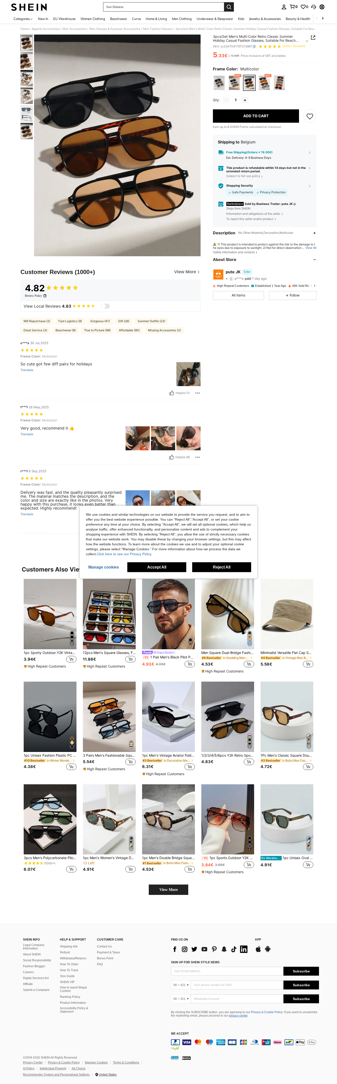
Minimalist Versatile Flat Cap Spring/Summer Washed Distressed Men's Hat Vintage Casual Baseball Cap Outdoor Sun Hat (287, 653)
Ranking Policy (70, 997)
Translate (26, 370)
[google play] (267, 951)
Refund (65, 952)
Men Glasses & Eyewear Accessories (114, 29)
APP (258, 939)
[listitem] (50, 626)
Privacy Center (33, 1062)
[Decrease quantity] (226, 100)
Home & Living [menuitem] (156, 19)
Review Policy (33, 295)
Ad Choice (79, 1068)
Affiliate (28, 984)
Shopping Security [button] (239, 186)
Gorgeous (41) (100, 321)
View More (168, 889)
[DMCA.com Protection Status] (186, 1058)
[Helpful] (172, 393)
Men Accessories (74, 29)
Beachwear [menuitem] (118, 19)
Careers (28, 972)
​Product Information (73, 1003)
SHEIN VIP (67, 982)
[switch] (105, 306)
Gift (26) (123, 321)
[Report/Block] (198, 393)
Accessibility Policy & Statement (74, 1009)
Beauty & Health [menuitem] (298, 19)
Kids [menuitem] (241, 19)
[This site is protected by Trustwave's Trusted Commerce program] (174, 1058)
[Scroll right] (322, 18)
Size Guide (67, 976)
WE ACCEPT (180, 1033)
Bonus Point (105, 958)
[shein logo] (29, 7)
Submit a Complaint (36, 990)
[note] (45, 666)
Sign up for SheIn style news (195, 962)
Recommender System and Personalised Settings (56, 1074)
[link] (293, 7)
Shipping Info (69, 946)
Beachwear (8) (66, 330)
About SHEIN (32, 954)
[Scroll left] (316, 18)
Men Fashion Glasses (157, 29)
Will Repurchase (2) (36, 321)
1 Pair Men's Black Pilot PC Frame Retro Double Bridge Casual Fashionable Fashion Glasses (169, 657)
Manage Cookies (96, 1062)
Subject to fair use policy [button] (243, 176)
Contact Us (104, 946)
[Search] (229, 7)
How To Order (69, 964)
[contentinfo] (245, 1045)
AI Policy (29, 1068)
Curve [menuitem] (136, 19)
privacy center (238, 1015)
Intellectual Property (53, 1068)
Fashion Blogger (34, 966)
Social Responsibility (37, 960)
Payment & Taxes (108, 952)
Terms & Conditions (126, 1062)
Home (24, 29)
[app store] (258, 951)
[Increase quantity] (245, 100)
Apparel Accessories (46, 29)
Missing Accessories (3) (164, 330)
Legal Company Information (33, 946)
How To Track (69, 970)
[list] (210, 949)
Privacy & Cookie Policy (267, 1012)
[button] (314, 7)
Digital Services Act (36, 978)
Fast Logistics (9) (70, 321)
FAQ (100, 964)
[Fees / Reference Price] (229, 56)
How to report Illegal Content (73, 989)
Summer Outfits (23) (151, 321)
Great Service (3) (35, 330)
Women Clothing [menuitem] (92, 19)
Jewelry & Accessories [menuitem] (265, 19)
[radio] (219, 83)
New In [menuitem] (43, 19)
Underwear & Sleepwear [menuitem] (215, 19)
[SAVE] (310, 116)
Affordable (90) (129, 330)
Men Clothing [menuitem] (182, 19)
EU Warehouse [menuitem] (64, 19)
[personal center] (284, 7)
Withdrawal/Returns (73, 958)
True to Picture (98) (97, 330)
